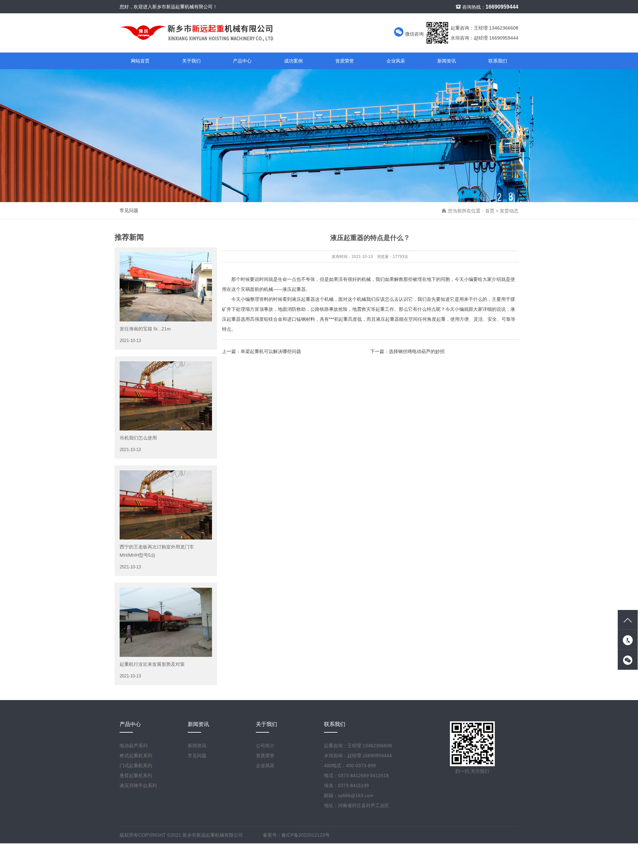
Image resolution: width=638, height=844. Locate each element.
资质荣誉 (344, 60)
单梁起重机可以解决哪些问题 (271, 351)
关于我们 (191, 60)
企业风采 (395, 60)
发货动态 (509, 210)
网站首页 (140, 60)
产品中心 (242, 60)
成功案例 (293, 60)
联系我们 (497, 60)
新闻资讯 (446, 60)
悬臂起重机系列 (136, 775)
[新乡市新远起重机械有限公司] (251, 33)
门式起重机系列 (136, 765)
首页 (489, 210)
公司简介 (265, 745)
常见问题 (129, 210)
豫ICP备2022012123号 (305, 835)
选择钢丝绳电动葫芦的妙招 (417, 351)
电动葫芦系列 (134, 745)
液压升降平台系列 (138, 785)
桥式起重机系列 (136, 755)
